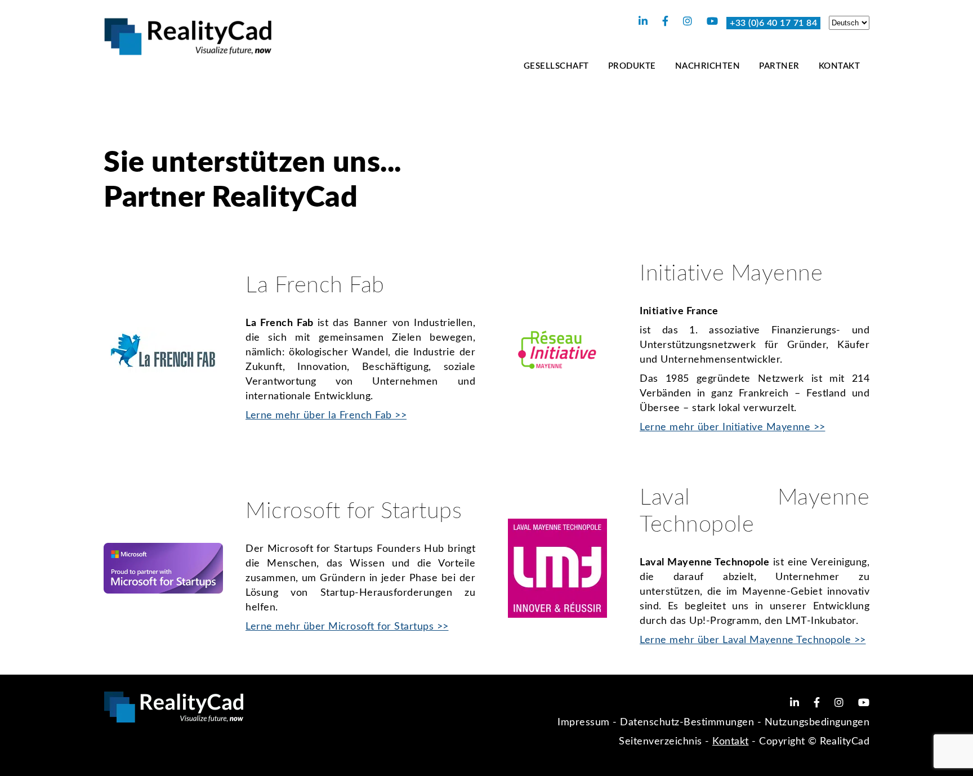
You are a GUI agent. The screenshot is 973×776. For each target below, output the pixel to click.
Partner (779, 66)
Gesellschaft (556, 66)
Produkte (632, 66)
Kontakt (839, 66)
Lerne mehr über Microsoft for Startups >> (347, 627)
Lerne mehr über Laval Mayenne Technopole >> (753, 640)
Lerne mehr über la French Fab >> (326, 416)
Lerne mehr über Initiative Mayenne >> (732, 427)
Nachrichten (707, 66)
